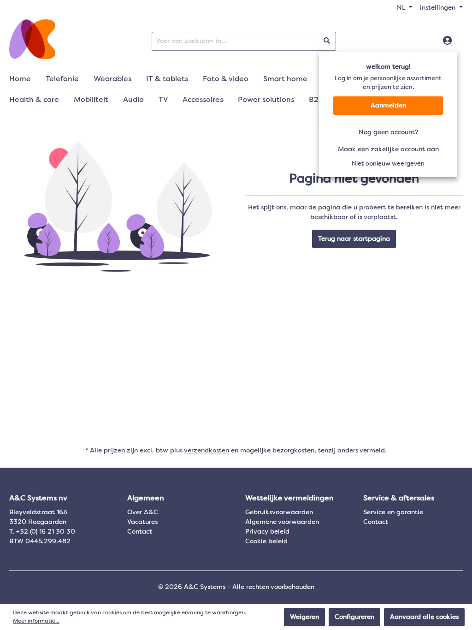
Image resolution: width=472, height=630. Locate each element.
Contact (139, 532)
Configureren (354, 617)
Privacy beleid (267, 532)
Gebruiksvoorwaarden (279, 512)
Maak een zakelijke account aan (388, 149)
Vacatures (142, 522)
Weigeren (304, 617)
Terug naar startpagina (354, 239)
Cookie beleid (266, 541)
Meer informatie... (36, 621)
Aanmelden (388, 105)
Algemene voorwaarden (282, 522)
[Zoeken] (327, 41)
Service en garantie (393, 512)
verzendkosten (206, 450)
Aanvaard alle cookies (424, 617)
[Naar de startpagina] (32, 39)
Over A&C (142, 512)
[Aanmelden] (447, 41)
